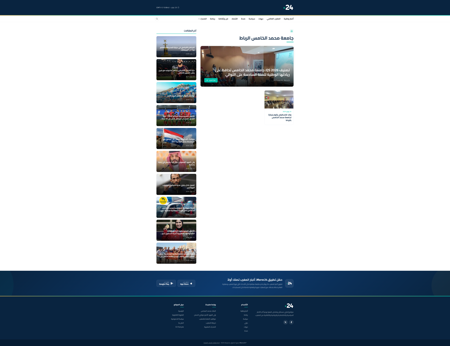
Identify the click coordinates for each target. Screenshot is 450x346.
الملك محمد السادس (208, 311)
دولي (246, 323)
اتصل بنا (181, 323)
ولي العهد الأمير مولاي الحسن (205, 315)
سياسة (252, 19)
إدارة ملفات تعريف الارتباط (212, 342)
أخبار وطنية (289, 19)
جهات (260, 19)
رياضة (212, 19)
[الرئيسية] (292, 31)
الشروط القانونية (178, 315)
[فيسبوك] (291, 322)
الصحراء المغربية (199, 19)
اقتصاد (235, 19)
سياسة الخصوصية (177, 319)
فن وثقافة (223, 19)
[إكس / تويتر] (285, 322)
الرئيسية (181, 311)
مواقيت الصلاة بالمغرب (207, 319)
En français (180, 327)
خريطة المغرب (211, 323)
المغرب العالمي (273, 19)
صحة (243, 19)
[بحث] (157, 19)
